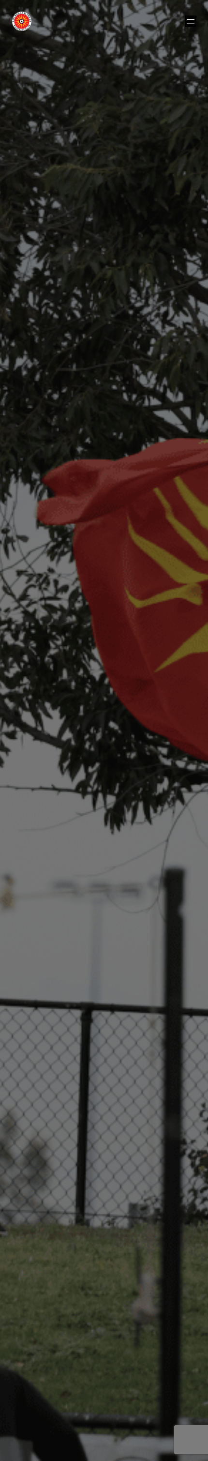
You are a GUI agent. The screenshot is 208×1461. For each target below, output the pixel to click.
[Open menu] (190, 21)
